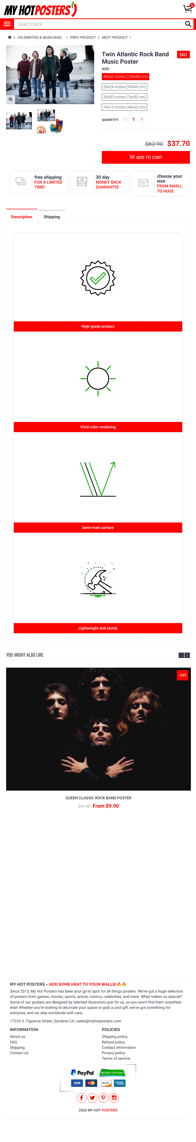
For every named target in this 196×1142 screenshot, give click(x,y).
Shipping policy (115, 1036)
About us (17, 1036)
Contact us (19, 1053)
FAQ (13, 1042)
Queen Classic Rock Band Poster (98, 798)
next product (116, 38)
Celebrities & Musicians (40, 38)
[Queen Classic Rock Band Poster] (98, 729)
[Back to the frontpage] (9, 38)
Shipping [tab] (52, 216)
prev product (84, 38)
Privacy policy (113, 1053)
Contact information (119, 1047)
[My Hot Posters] (40, 9)
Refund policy (113, 1042)
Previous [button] (181, 655)
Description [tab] (21, 216)
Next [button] (187, 655)
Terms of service (116, 1058)
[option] (19, 120)
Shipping (17, 1047)
